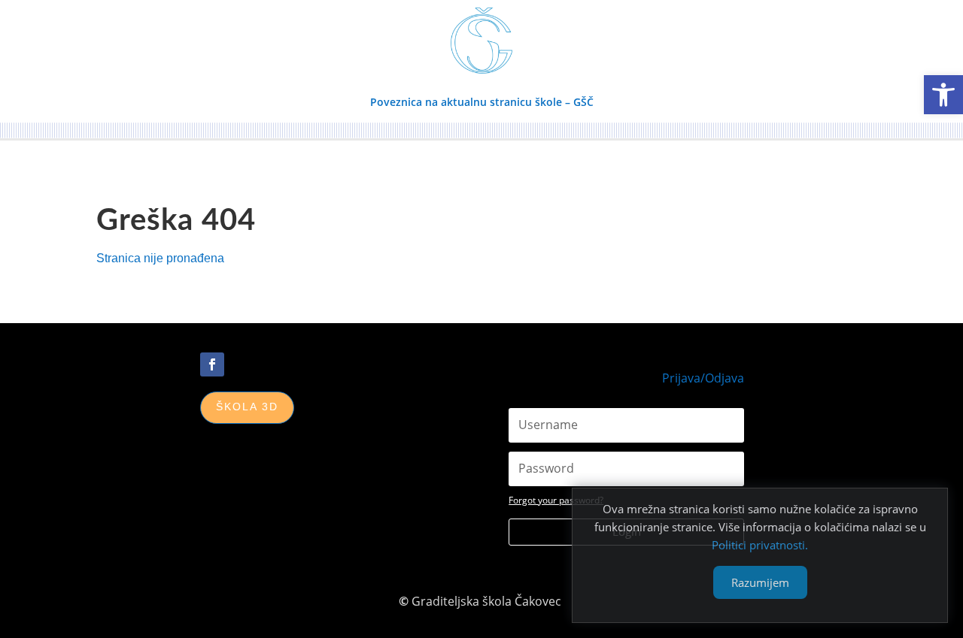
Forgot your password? (556, 500)
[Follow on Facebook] (212, 364)
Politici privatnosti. (760, 544)
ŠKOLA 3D (247, 407)
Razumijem (760, 582)
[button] (943, 94)
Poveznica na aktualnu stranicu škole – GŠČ (482, 102)
